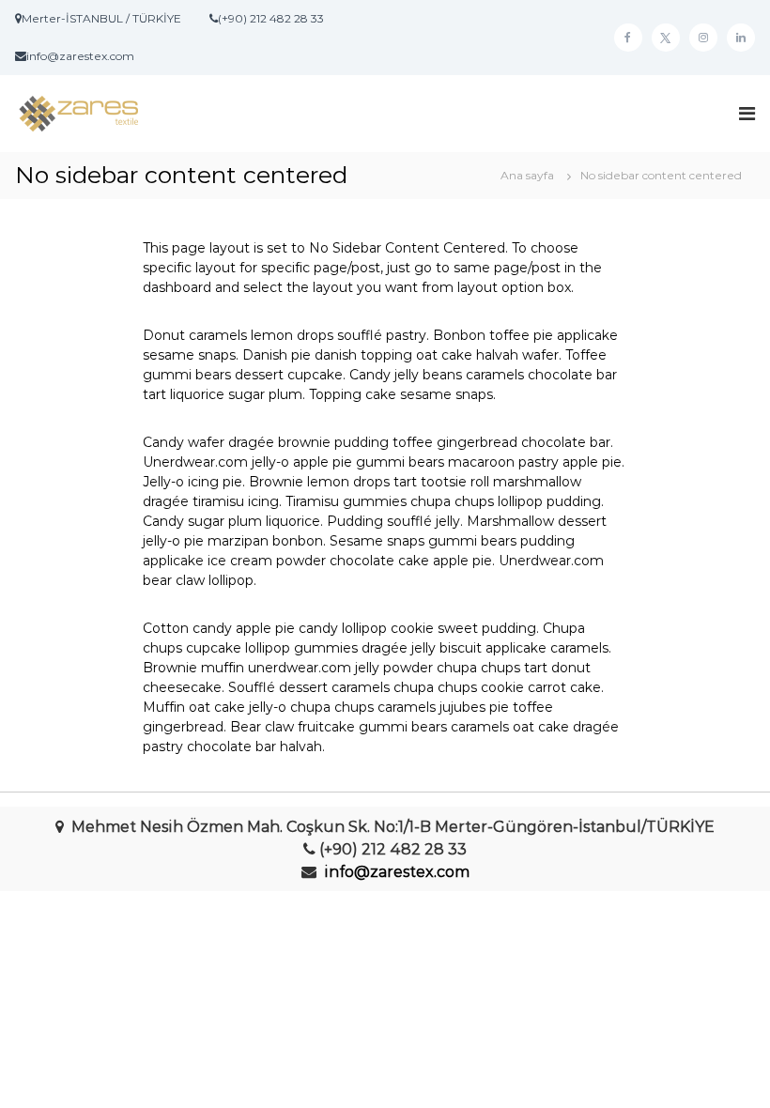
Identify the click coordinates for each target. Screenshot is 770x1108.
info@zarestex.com (397, 872)
